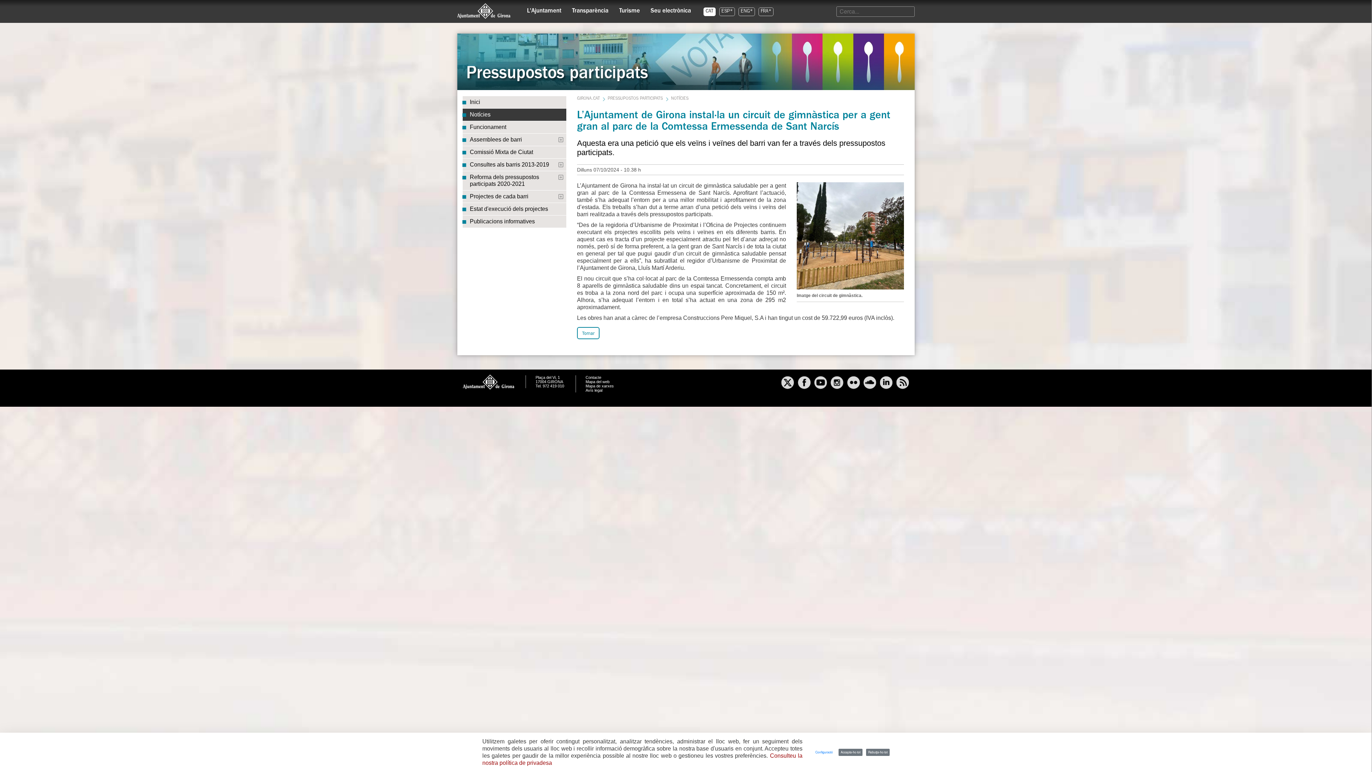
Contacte (593, 377)
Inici (475, 102)
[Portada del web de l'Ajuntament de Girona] (484, 11)
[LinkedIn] (886, 383)
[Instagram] (837, 383)
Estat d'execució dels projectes (509, 209)
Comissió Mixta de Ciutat (501, 152)
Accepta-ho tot (850, 752)
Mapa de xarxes (600, 386)
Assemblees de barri (496, 140)
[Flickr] (853, 383)
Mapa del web (598, 382)
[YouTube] (820, 383)
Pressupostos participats (635, 99)
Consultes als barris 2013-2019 (509, 165)
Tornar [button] (588, 333)
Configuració (824, 752)
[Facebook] (804, 383)
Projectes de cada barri (499, 196)
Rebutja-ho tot (878, 752)
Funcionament (488, 127)
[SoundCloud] (870, 383)
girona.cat (588, 99)
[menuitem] (544, 9)
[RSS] (902, 383)
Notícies (480, 115)
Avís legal (594, 390)
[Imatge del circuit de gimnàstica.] (850, 235)
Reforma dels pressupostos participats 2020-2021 (504, 180)
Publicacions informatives (502, 221)
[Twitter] (787, 383)
